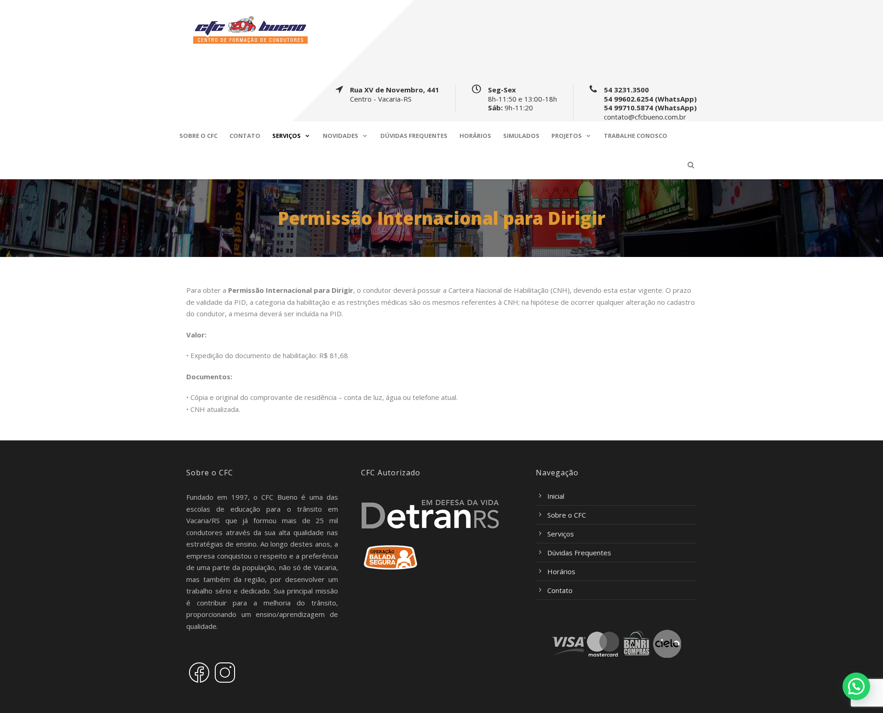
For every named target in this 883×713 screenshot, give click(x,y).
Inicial (555, 496)
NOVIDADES (340, 136)
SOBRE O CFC (198, 136)
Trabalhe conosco (635, 136)
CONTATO (244, 136)
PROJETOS (566, 136)
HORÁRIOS (475, 136)
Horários (561, 571)
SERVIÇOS (286, 136)
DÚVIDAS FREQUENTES (413, 136)
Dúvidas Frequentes (579, 552)
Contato (560, 590)
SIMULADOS (521, 136)
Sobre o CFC (566, 514)
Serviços (560, 533)
